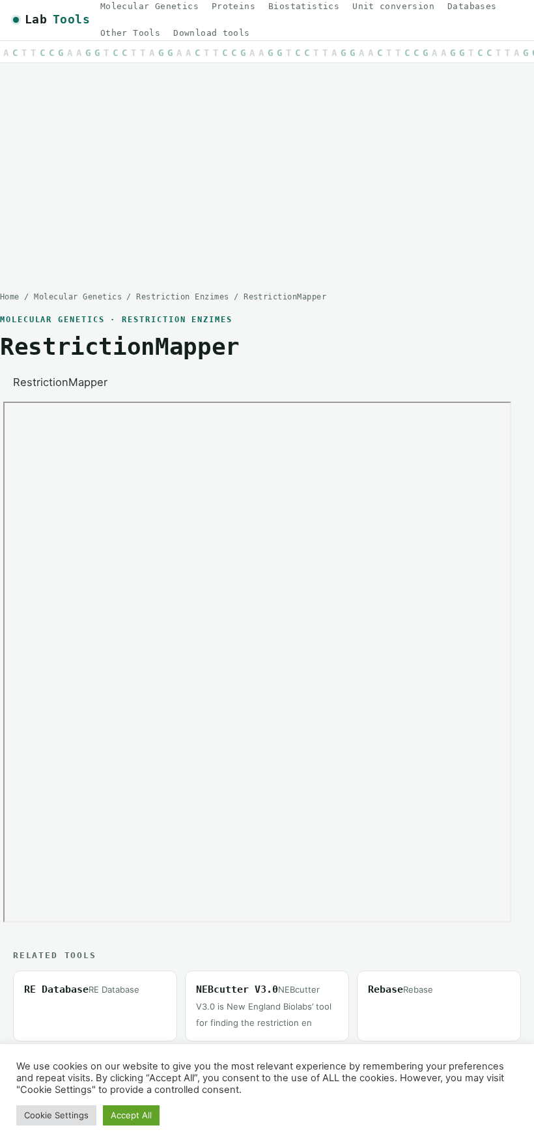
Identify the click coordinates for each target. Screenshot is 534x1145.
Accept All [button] (131, 1115)
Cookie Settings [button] (56, 1115)
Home (10, 296)
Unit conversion (393, 6)
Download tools (211, 33)
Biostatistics (303, 6)
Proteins (233, 6)
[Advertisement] (267, 167)
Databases (472, 6)
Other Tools (130, 33)
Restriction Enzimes (182, 296)
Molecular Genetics (149, 6)
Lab (57, 19)
